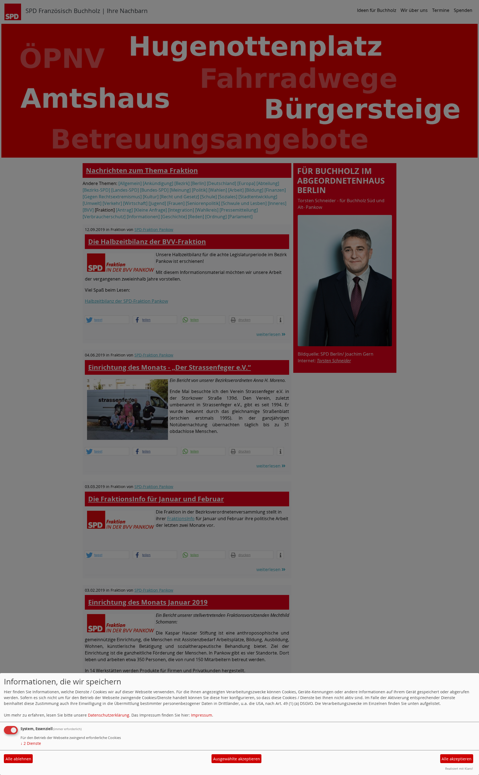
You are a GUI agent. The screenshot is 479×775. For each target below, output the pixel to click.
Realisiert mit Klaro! (459, 768)
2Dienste (31, 743)
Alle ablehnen (18, 758)
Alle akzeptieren (457, 758)
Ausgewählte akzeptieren (236, 758)
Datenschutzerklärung (108, 715)
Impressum (201, 715)
